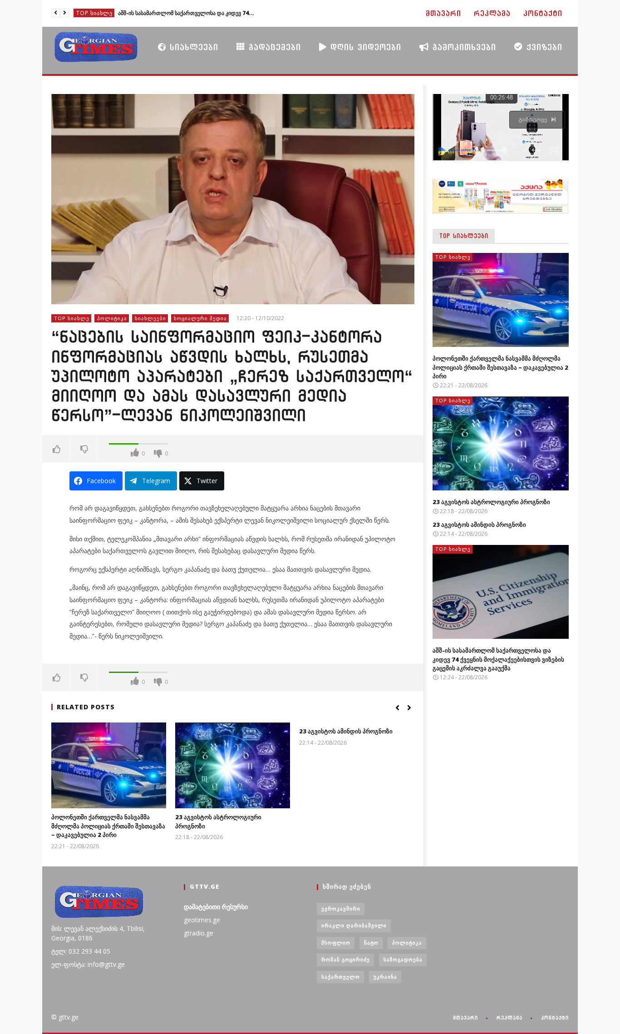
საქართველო (340, 976)
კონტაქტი (542, 13)
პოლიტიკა (112, 318)
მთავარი (443, 13)
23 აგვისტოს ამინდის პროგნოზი (346, 731)
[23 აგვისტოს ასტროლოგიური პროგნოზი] (232, 765)
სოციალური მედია (200, 318)
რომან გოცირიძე (345, 959)
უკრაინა (385, 976)
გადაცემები (273, 47)
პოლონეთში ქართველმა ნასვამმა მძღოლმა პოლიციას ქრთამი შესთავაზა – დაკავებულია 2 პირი (108, 826)
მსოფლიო (335, 942)
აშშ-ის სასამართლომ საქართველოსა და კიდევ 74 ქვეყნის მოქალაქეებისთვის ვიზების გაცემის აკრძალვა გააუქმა (186, 13)
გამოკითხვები (462, 47)
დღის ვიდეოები (364, 47)
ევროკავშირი (340, 908)
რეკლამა (492, 13)
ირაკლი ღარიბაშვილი (354, 925)
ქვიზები (542, 47)
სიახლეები (192, 47)
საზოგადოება (403, 959)
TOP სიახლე (94, 13)
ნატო (371, 942)
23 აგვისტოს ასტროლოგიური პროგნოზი (491, 502)
